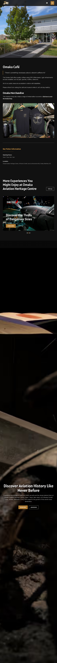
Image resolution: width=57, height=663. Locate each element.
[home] (7, 3)
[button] (47, 3)
